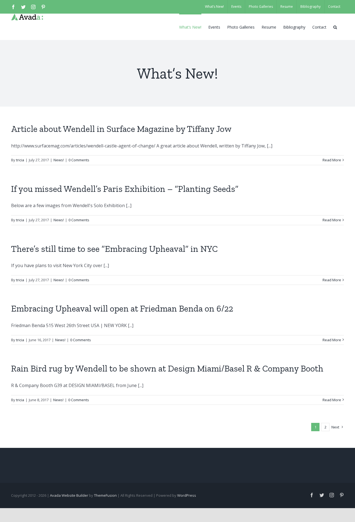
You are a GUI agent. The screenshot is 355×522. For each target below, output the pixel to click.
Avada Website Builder (69, 495)
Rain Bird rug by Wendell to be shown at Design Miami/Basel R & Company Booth (167, 368)
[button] (335, 27)
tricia (20, 159)
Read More (332, 159)
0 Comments (79, 159)
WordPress (186, 495)
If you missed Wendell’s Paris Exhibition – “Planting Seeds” (125, 189)
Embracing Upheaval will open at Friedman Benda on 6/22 (122, 308)
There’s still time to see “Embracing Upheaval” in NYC (114, 249)
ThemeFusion (105, 495)
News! (59, 159)
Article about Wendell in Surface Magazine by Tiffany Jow (121, 129)
